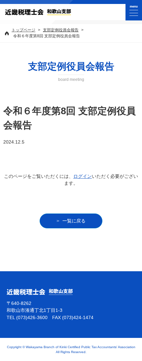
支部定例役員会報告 (61, 30)
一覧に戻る (74, 220)
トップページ (23, 30)
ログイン (82, 176)
